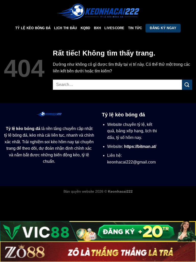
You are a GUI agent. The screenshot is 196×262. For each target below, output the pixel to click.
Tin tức (135, 28)
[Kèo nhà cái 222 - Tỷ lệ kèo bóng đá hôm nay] (98, 11)
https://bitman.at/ (140, 146)
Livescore (114, 28)
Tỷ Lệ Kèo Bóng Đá (33, 28)
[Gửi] (187, 85)
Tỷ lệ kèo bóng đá (23, 128)
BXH (97, 28)
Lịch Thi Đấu (65, 28)
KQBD (85, 28)
